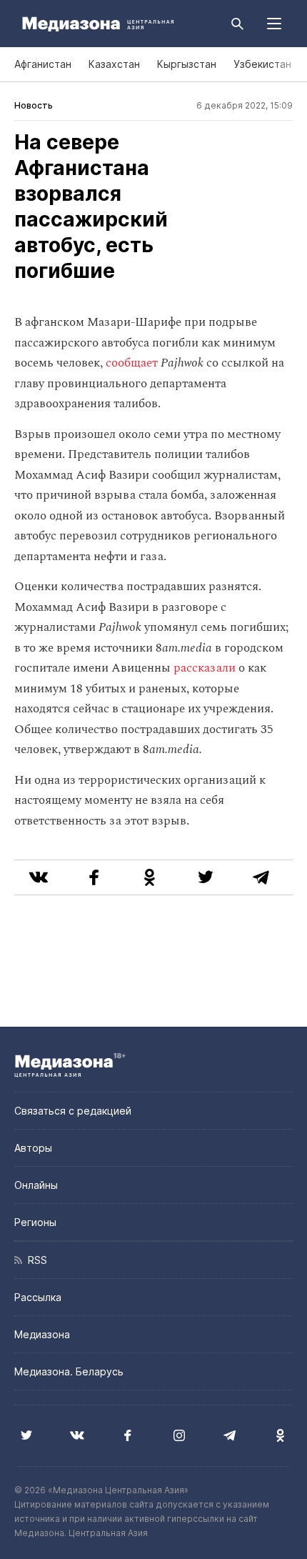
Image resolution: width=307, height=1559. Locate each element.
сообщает (133, 363)
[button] (274, 23)
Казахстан (114, 64)
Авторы (33, 1148)
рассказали (205, 668)
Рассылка (37, 1297)
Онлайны (36, 1185)
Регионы (35, 1222)
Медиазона (42, 1334)
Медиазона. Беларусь (69, 1371)
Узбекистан (262, 64)
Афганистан (42, 64)
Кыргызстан (186, 64)
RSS (34, 1260)
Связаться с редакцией (72, 1111)
